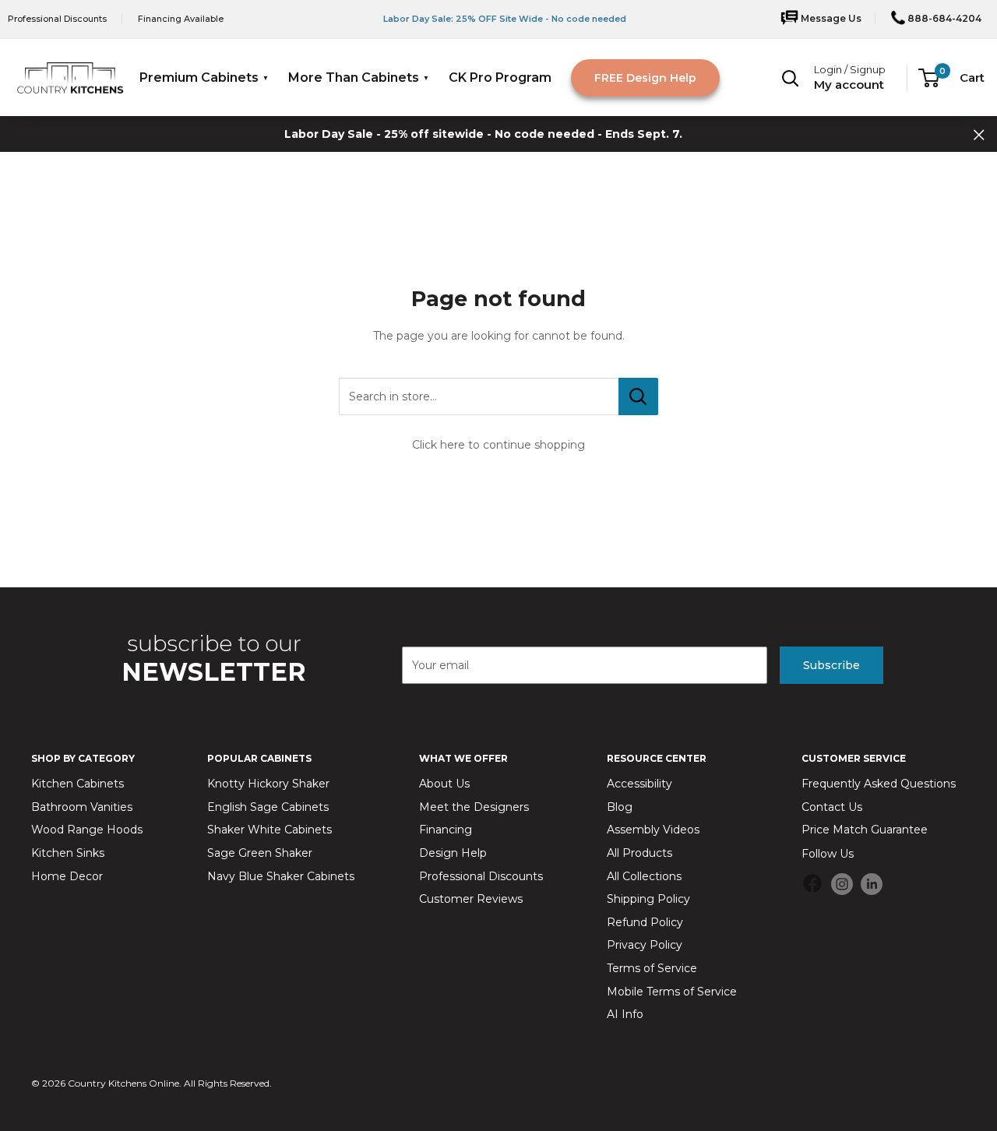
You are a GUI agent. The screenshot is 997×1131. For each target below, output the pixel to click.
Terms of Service (652, 968)
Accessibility (639, 784)
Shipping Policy (648, 899)
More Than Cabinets (353, 77)
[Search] (790, 78)
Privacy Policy (644, 945)
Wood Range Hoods (87, 830)
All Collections (644, 876)
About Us (444, 784)
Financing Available (181, 18)
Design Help (453, 853)
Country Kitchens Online (123, 1083)
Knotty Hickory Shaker (268, 784)
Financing (445, 830)
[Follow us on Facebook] (812, 886)
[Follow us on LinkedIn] (872, 883)
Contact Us (831, 807)
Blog (619, 807)
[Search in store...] (638, 396)
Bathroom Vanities (81, 807)
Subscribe (831, 665)
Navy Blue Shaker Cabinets (280, 876)
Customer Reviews (471, 899)
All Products (639, 853)
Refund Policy (645, 922)
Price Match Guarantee (864, 830)
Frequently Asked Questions (878, 784)
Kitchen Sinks (67, 853)
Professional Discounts (57, 18)
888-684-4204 (943, 18)
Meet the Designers (474, 807)
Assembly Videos (653, 830)
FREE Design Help (645, 78)
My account (849, 84)
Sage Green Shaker (259, 853)
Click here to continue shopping (498, 445)
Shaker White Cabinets (269, 830)
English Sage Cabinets (268, 807)
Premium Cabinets (199, 77)
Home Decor (67, 876)
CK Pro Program (500, 77)
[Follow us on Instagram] (842, 883)
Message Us (829, 18)
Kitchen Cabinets (77, 784)
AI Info (625, 1014)
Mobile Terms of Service (672, 992)
